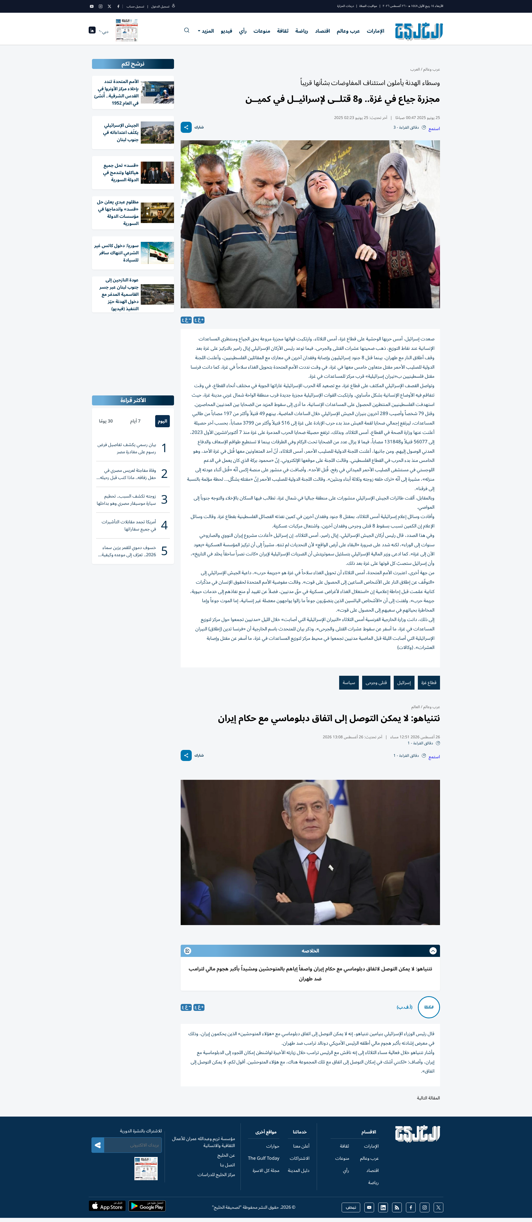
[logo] (419, 31)
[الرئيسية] (418, 1141)
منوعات (262, 31)
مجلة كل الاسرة (266, 1170)
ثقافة (282, 31)
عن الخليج (226, 1155)
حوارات (272, 1146)
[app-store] (107, 1207)
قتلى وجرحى (376, 682)
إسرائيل (404, 682)
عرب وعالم (348, 31)
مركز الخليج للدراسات (216, 1174)
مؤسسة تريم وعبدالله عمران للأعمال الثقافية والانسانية (203, 1142)
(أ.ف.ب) (404, 1007)
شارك (199, 127)
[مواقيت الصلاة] (92, 32)
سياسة (349, 682)
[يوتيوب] (92, 6)
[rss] (396, 1207)
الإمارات (375, 31)
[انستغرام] (101, 6)
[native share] (186, 127)
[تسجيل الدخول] (173, 6)
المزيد (208, 31)
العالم (415, 707)
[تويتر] (109, 6)
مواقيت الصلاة (368, 6)
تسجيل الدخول (160, 6)
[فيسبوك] (118, 6)
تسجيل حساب (135, 6)
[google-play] (147, 1207)
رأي (243, 31)
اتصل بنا (227, 1165)
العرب (415, 69)
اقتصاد (322, 31)
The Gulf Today (263, 1158)
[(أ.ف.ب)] (429, 1007)
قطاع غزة (428, 682)
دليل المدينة (299, 1170)
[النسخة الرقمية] (127, 31)
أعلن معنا (301, 1146)
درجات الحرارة (345, 6)
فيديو (226, 31)
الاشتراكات (300, 1158)
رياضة (301, 31)
